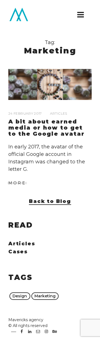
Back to (50, 201)
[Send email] (38, 331)
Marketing (45, 295)
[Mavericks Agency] (22, 14)
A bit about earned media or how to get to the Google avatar (46, 127)
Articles (58, 113)
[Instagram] (46, 331)
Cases (18, 252)
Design (19, 295)
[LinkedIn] (30, 331)
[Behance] (54, 331)
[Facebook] (21, 331)
